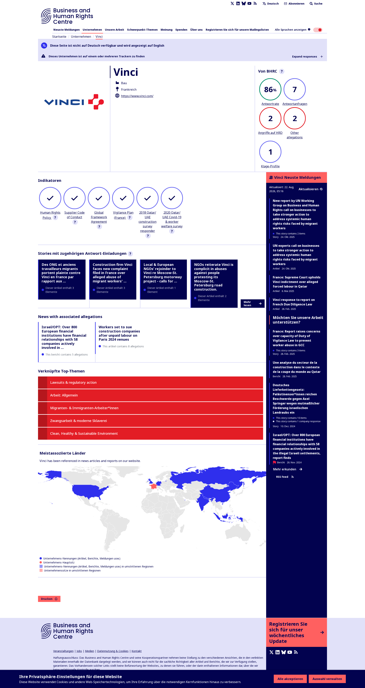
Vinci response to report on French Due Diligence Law (294, 302)
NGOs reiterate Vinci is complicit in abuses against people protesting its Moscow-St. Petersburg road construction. (213, 277)
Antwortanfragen (294, 104)
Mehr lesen (247, 303)
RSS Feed (282, 477)
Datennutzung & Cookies (113, 651)
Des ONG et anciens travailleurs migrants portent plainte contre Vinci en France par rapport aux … (61, 272)
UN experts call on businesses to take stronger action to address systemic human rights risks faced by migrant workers (296, 255)
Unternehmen (92, 29)
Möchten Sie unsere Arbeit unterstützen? (298, 320)
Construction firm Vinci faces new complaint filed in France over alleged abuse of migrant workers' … (112, 272)
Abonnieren (296, 3)
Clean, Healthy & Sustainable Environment (84, 433)
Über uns (196, 29)
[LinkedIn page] (238, 4)
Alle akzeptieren (290, 679)
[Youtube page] (249, 4)
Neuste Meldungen (66, 29)
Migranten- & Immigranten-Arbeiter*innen (84, 408)
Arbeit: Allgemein (64, 395)
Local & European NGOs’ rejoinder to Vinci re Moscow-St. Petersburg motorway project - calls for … (163, 272)
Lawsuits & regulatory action (73, 382)
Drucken (46, 599)
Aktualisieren (308, 189)
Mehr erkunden (284, 469)
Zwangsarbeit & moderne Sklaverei (78, 420)
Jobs (79, 651)
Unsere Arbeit (114, 29)
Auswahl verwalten (327, 679)
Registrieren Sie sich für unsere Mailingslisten (237, 29)
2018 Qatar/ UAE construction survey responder (147, 221)
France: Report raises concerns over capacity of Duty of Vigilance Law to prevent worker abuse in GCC (296, 338)
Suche (317, 3)
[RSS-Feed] (255, 4)
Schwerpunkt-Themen (142, 29)
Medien (89, 651)
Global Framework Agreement (99, 217)
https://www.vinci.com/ (137, 96)
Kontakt (137, 651)
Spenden (181, 29)
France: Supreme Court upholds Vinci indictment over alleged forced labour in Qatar (297, 281)
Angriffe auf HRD (270, 133)
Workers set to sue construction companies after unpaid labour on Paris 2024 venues (119, 333)
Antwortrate (270, 104)
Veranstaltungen (63, 651)
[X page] (232, 4)
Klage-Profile (270, 166)
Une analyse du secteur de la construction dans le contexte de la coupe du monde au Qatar (297, 367)
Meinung (166, 29)
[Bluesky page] (243, 4)
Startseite (59, 36)
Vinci (99, 36)
